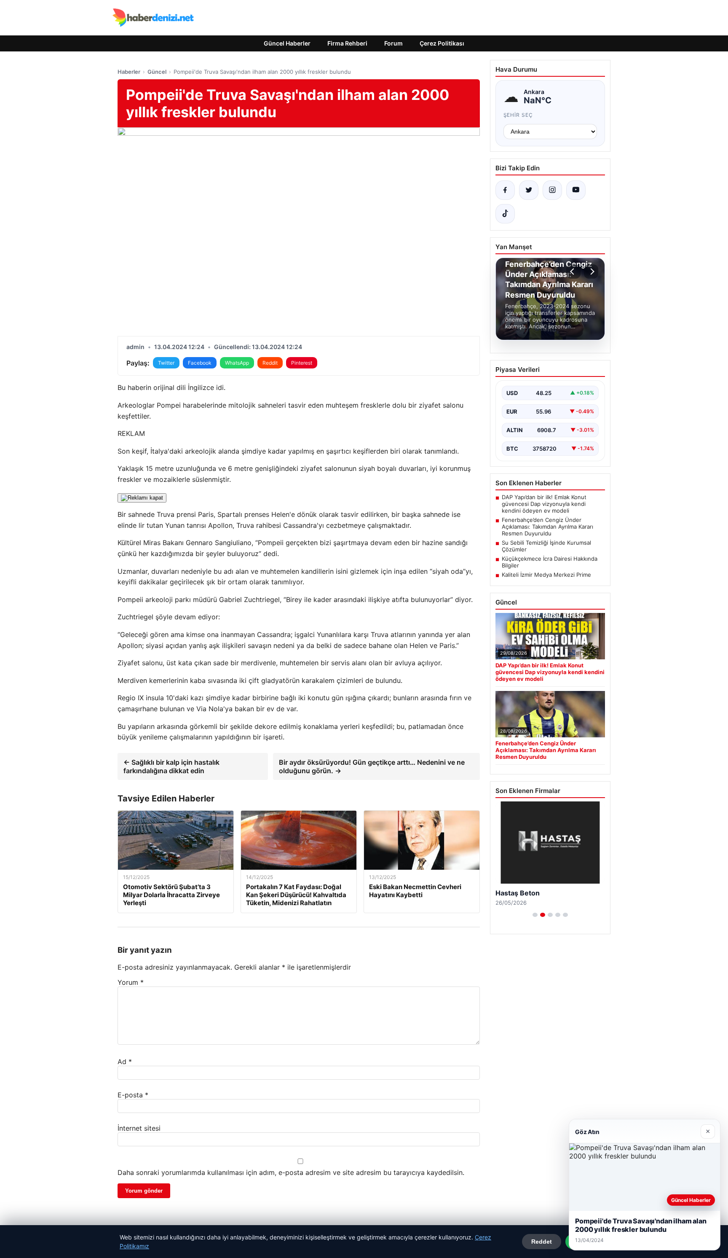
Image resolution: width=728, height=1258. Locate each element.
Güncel (156, 71)
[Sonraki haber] (591, 271)
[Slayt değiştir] (535, 915)
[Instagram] (552, 190)
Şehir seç (518, 115)
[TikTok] (505, 213)
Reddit (270, 363)
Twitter (166, 363)
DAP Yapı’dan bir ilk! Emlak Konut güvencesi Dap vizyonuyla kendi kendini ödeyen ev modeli (544, 504)
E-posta (133, 1095)
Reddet (541, 1241)
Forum (393, 43)
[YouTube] (576, 190)
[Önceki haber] (573, 271)
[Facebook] (505, 190)
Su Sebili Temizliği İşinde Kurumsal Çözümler (546, 546)
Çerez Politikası (442, 43)
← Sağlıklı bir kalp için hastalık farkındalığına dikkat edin (171, 766)
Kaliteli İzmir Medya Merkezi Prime (546, 574)
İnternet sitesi (139, 1128)
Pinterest (301, 363)
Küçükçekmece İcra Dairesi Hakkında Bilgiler (549, 562)
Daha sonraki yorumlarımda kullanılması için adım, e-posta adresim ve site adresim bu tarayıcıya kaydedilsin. (291, 1172)
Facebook (199, 363)
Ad (125, 1061)
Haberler (129, 71)
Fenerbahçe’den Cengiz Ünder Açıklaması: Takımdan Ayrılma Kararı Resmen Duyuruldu (547, 526)
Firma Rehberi (347, 43)
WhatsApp (237, 363)
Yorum (131, 982)
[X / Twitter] (528, 190)
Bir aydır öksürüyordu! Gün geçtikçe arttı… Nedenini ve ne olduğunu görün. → (372, 766)
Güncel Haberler (287, 43)
